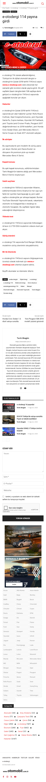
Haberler (13, 11)
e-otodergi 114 (8, 283)
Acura (5, 590)
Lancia (19, 650)
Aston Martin (34, 590)
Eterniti (32, 618)
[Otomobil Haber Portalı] (23, 771)
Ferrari (5, 622)
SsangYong (34, 686)
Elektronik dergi (20, 283)
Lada (31, 645)
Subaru (5, 691)
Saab (18, 681)
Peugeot (33, 672)
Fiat (18, 622)
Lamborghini (7, 650)
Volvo (5, 700)
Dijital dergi (23, 279)
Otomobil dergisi (8, 290)
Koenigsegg (21, 645)
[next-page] (7, 440)
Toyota (19, 695)
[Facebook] (3, 777)
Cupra (32, 609)
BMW (5, 599)
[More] (30, 34)
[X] (11, 777)
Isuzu (18, 636)
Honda (32, 631)
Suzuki (19, 691)
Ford (5, 627)
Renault (32, 677)
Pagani (19, 672)
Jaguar (5, 640)
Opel (31, 668)
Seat (31, 681)
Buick (32, 599)
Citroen (19, 609)
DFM (31, 613)
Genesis (6, 631)
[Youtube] (25, 388)
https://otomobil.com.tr (23, 341)
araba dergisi (13, 279)
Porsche (6, 677)
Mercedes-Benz (35, 659)
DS (18, 618)
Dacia (5, 613)
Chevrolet (33, 604)
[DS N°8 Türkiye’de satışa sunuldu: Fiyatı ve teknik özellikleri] (8, 419)
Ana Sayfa (5, 8)
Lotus (18, 654)
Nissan (19, 668)
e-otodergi (14, 8)
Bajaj (18, 595)
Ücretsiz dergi (7, 293)
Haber (23, 286)
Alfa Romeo (21, 590)
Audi (5, 595)
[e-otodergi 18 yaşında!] (8, 407)
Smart (19, 686)
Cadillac (6, 604)
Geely (32, 627)
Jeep (18, 640)
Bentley (32, 595)
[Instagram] (21, 388)
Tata (31, 691)
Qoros (19, 677)
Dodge (5, 618)
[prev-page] (4, 440)
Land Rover (34, 650)
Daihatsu (20, 613)
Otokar (5, 672)
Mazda (5, 659)
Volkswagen (34, 695)
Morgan (6, 668)
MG (4, 663)
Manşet (29, 286)
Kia (4, 645)
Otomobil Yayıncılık (23, 290)
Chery (19, 604)
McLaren (20, 659)
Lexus (5, 654)
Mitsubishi (33, 663)
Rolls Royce (7, 681)
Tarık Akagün (8, 28)
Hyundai (6, 636)
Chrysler (6, 609)
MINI (18, 663)
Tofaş (5, 695)
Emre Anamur (32, 283)
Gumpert (20, 631)
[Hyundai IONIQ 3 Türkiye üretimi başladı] (8, 431)
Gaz (18, 627)
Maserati (33, 654)
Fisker (32, 622)
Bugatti (19, 599)
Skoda (5, 686)
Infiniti (32, 636)
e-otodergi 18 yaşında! (25, 405)
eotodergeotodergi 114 (10, 286)
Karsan (32, 640)
